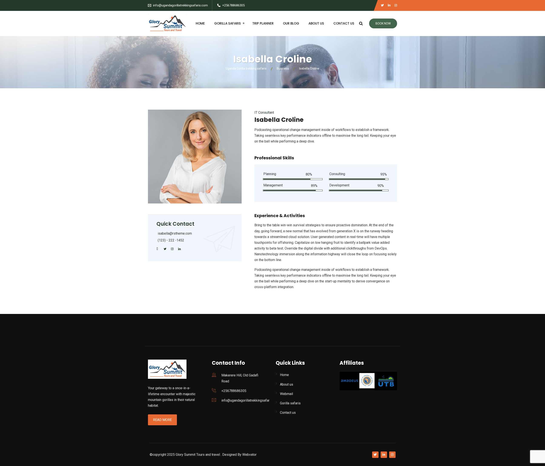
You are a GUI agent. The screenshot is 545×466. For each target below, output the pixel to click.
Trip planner (263, 23)
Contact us (343, 23)
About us (316, 23)
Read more (162, 420)
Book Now (383, 23)
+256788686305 (233, 5)
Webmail (286, 394)
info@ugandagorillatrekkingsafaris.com (180, 5)
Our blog (291, 23)
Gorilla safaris (227, 23)
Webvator (249, 455)
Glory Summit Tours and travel (198, 455)
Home (200, 23)
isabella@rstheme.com (175, 233)
